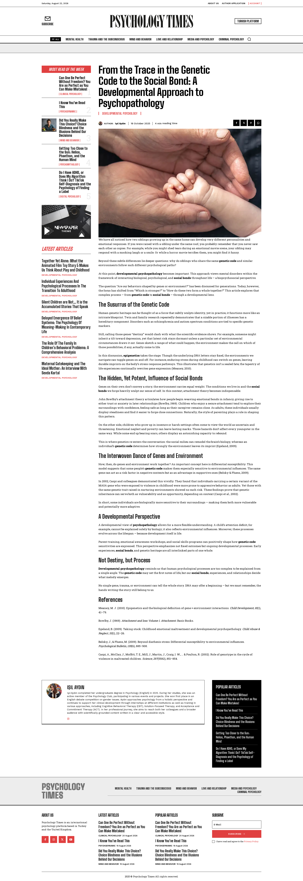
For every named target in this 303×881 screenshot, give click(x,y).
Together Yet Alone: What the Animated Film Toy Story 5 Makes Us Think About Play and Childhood (65, 265)
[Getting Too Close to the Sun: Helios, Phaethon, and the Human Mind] (49, 153)
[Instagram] (68, 718)
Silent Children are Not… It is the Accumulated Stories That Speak (65, 304)
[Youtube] (70, 839)
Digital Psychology (69, 196)
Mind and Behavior (69, 140)
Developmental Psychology (59, 275)
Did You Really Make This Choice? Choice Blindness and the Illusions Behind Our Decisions (72, 128)
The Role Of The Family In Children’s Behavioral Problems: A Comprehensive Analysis (65, 348)
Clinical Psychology (70, 94)
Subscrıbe (234, 834)
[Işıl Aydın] (101, 123)
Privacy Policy (251, 841)
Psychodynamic (68, 111)
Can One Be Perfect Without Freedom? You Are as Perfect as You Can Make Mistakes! (74, 83)
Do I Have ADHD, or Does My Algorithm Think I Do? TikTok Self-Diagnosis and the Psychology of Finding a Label (75, 182)
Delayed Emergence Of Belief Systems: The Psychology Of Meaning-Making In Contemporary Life (66, 325)
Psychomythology (69, 164)
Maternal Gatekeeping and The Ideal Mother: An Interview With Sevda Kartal (64, 368)
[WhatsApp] (258, 123)
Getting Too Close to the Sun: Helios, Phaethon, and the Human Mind (73, 154)
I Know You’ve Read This (72, 105)
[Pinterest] (251, 123)
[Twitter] (244, 123)
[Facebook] (236, 123)
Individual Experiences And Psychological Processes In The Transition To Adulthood (64, 286)
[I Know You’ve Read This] (49, 106)
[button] (249, 39)
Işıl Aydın (120, 123)
